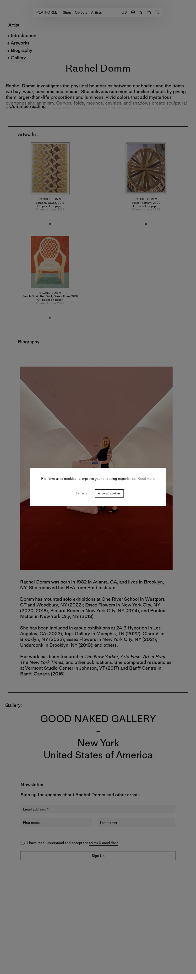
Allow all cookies (109, 493)
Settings (81, 493)
